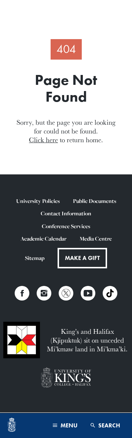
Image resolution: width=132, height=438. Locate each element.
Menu (68, 425)
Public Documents (94, 201)
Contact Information (66, 213)
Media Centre (96, 238)
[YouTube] (88, 293)
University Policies (38, 201)
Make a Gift (82, 258)
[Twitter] (66, 293)
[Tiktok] (110, 293)
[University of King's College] (66, 378)
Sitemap (34, 258)
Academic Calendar (43, 238)
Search (108, 425)
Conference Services (66, 226)
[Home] (11, 425)
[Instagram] (44, 293)
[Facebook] (22, 293)
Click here (43, 139)
